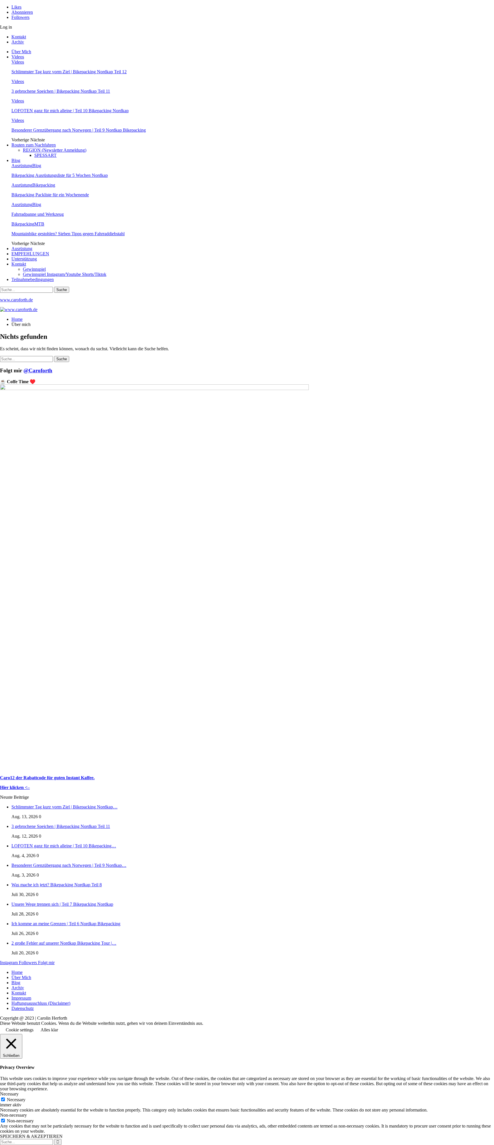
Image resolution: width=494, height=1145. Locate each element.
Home (17, 972)
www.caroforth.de (16, 299)
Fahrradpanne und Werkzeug (37, 214)
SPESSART (45, 155)
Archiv (17, 41)
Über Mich (21, 51)
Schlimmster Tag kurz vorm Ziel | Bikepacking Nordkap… (64, 806)
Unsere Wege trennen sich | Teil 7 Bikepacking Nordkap (62, 904)
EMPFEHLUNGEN (30, 253)
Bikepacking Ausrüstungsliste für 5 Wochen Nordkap (59, 175)
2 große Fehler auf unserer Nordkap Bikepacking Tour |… (63, 943)
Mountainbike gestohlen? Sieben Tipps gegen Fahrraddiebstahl (68, 233)
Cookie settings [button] (19, 1029)
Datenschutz (22, 1008)
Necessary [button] (9, 1093)
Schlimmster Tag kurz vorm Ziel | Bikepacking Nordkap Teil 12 (69, 71)
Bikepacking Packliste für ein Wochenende (50, 194)
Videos (17, 56)
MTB (39, 224)
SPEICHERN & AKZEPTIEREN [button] (31, 1136)
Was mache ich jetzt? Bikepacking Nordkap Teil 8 (56, 884)
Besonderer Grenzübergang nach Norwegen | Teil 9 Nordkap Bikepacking (78, 130)
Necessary (16, 1099)
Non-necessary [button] (13, 1115)
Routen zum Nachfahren (33, 145)
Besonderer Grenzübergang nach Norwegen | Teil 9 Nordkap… (68, 865)
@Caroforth (37, 370)
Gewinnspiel (34, 269)
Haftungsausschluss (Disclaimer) (40, 1003)
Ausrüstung (21, 165)
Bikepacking (43, 185)
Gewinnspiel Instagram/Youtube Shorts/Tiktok (64, 274)
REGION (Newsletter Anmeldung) (54, 150)
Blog (15, 160)
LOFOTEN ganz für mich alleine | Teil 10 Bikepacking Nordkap (70, 110)
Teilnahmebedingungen (32, 279)
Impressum (21, 998)
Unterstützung (24, 258)
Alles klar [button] (49, 1029)
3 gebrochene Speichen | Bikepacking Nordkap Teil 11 (60, 91)
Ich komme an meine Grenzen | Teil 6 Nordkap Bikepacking (65, 923)
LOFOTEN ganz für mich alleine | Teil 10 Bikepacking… (63, 845)
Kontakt (18, 36)
